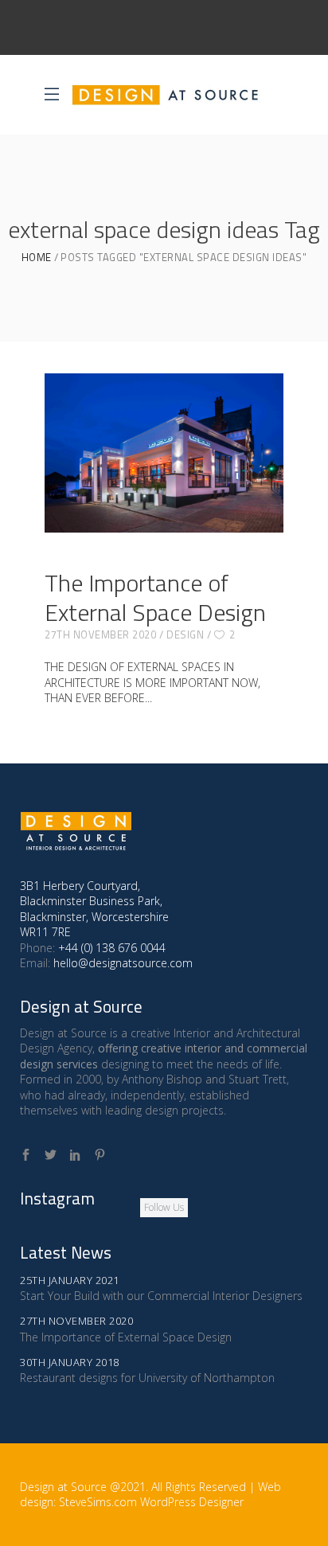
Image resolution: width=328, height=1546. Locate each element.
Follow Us (164, 1207)
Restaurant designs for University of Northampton (147, 1377)
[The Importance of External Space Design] (164, 453)
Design (185, 634)
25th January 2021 (69, 1280)
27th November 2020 (100, 634)
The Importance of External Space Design (155, 597)
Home (36, 257)
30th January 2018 (69, 1362)
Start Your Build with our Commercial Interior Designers (161, 1295)
